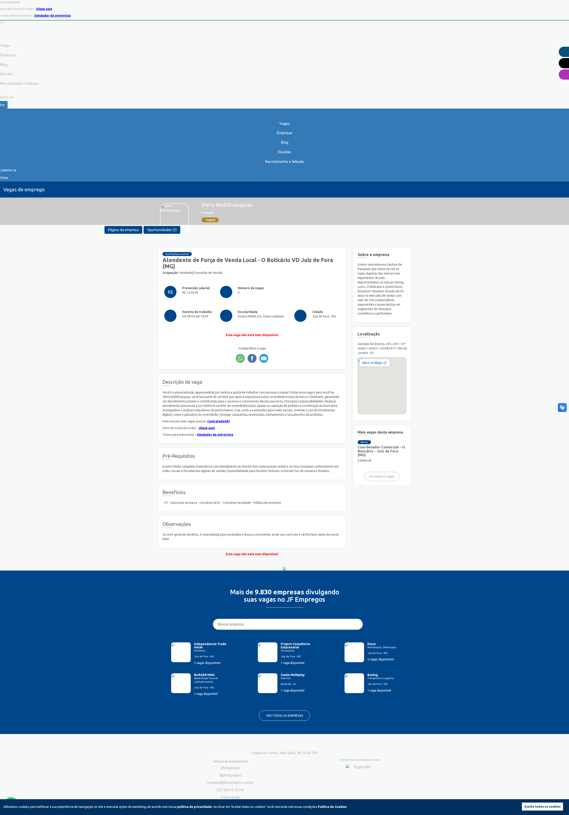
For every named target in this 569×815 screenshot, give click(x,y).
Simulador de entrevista (52, 15)
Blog (284, 142)
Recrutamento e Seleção (284, 161)
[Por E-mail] (263, 358)
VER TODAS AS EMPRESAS (284, 715)
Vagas (284, 123)
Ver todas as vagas (382, 476)
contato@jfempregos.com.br (230, 783)
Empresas (285, 133)
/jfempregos (230, 768)
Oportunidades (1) (162, 230)
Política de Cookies (332, 807)
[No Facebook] (252, 358)
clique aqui (44, 9)
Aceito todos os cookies (542, 806)
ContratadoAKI (218, 421)
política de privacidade (194, 807)
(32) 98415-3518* (230, 790)
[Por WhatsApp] (240, 358)
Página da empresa (123, 230)
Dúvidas (284, 152)
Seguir (211, 219)
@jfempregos (230, 775)
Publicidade (230, 797)
